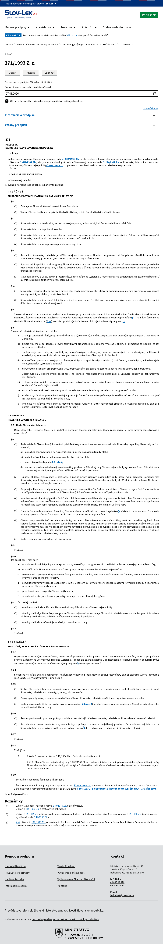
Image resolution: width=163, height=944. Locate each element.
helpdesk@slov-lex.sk (122, 895)
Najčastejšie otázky (15, 866)
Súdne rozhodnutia (115, 27)
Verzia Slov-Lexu (66, 866)
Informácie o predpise (20, 115)
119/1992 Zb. (32, 808)
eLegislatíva (43, 27)
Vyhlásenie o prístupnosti (71, 872)
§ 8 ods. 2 (87, 703)
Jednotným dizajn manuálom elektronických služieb (65, 919)
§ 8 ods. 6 (57, 462)
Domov (9, 44)
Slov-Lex (48, 3)
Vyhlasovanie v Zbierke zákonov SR (76, 879)
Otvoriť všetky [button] (150, 108)
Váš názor (72, 35)
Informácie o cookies (16, 885)
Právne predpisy (15, 27)
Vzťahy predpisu (16, 125)
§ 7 (133, 317)
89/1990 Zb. (135, 814)
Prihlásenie (149, 15)
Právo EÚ (87, 27)
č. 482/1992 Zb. (28, 162)
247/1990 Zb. (41, 817)
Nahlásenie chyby (14, 879)
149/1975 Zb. (60, 805)
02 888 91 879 (117, 882)
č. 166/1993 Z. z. (54, 165)
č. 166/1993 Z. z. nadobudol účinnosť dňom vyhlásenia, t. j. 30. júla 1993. (116, 788)
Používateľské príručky (17, 872)
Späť (9, 54)
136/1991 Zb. (39, 822)
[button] (49, 73)
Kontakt (62, 885)
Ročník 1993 (109, 44)
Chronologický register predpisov (80, 44)
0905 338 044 (117, 885)
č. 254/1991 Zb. (71, 158)
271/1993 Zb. (127, 44)
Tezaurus (66, 27)
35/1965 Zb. (32, 814)
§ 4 (18, 822)
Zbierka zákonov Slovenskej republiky (37, 44)
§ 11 (49, 321)
